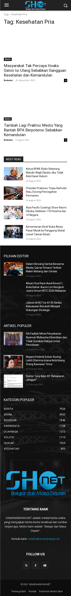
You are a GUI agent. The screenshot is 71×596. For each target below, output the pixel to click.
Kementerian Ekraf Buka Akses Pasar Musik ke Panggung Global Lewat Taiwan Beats (45, 230)
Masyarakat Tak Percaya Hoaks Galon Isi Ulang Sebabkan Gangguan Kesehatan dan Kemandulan (35, 70)
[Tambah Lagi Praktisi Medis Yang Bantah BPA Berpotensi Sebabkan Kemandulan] (35, 105)
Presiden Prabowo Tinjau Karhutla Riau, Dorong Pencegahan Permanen (46, 192)
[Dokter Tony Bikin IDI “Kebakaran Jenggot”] (13, 381)
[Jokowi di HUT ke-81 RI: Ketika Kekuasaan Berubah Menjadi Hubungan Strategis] (13, 307)
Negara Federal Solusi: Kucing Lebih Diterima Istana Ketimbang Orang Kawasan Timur (45, 360)
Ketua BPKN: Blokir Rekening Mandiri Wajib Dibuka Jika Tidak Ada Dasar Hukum (44, 172)
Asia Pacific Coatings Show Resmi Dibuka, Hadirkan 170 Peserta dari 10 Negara (46, 211)
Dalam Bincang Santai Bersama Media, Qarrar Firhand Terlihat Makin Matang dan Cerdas (45, 267)
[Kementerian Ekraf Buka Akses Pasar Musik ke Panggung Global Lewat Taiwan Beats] (13, 231)
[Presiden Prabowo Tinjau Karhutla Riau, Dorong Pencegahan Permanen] (13, 193)
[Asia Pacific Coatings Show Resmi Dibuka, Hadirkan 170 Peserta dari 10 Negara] (13, 212)
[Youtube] (44, 565)
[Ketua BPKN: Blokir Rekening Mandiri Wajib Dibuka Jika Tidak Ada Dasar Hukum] (13, 173)
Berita (8, 59)
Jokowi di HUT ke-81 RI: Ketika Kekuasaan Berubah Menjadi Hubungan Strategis (44, 306)
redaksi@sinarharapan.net (44, 539)
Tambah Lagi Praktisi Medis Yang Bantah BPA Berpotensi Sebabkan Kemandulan (33, 130)
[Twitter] (26, 565)
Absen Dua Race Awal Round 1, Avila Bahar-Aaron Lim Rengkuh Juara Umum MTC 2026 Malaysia (46, 287)
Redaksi (8, 80)
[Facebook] (35, 565)
